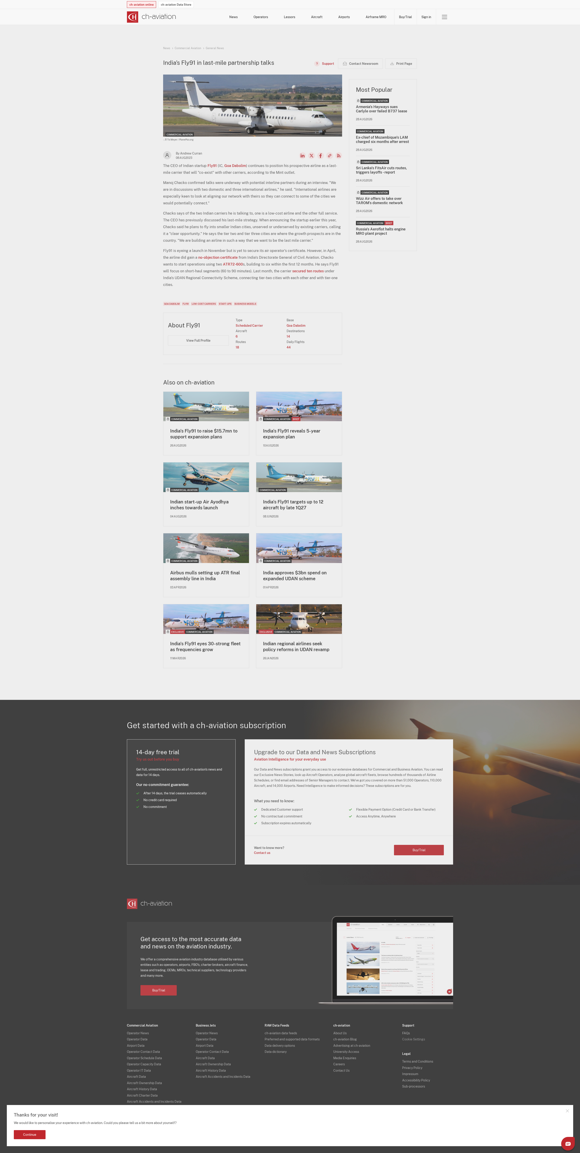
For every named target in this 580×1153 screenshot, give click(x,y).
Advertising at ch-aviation (351, 1045)
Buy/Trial (405, 17)
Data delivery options (280, 1045)
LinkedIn (302, 155)
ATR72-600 (233, 264)
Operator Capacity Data (144, 1064)
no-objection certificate (218, 257)
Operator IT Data (139, 1070)
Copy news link (329, 155)
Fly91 (212, 166)
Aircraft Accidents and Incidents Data (154, 1101)
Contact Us (341, 1070)
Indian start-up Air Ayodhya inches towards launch (199, 504)
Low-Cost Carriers (204, 303)
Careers (339, 1064)
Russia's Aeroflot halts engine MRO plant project (381, 231)
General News (215, 48)
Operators (261, 17)
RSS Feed (338, 155)
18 (237, 347)
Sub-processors (413, 1086)
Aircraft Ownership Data (144, 1083)
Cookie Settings (413, 1039)
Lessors (289, 17)
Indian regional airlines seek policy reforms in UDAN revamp (296, 646)
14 (288, 336)
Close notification (567, 1111)
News (233, 17)
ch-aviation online (141, 4)
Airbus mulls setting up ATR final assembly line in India (205, 575)
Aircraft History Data (142, 1089)
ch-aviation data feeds (281, 1033)
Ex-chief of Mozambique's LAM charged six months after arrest (382, 139)
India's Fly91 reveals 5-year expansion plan (291, 434)
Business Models (245, 303)
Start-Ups (225, 303)
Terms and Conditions (417, 1061)
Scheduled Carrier (249, 325)
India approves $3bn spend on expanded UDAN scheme (295, 575)
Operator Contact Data (143, 1052)
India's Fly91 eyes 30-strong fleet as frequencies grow (205, 646)
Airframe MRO (376, 17)
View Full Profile (198, 340)
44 (289, 347)
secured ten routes (308, 271)
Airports (344, 17)
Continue (29, 1134)
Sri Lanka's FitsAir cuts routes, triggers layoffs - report (381, 170)
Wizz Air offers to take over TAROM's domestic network (379, 200)
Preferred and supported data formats (292, 1039)
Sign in (426, 17)
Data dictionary (276, 1052)
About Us (340, 1033)
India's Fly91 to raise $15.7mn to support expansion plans (203, 434)
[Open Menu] (444, 17)
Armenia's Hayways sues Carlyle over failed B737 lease (381, 109)
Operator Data (137, 1039)
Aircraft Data (136, 1076)
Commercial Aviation (188, 48)
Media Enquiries (344, 1058)
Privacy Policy (412, 1068)
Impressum (410, 1074)
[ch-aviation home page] (151, 17)
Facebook (320, 155)
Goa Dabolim (235, 166)
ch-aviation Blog (345, 1039)
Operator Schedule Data (144, 1058)
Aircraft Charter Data (142, 1095)
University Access (346, 1052)
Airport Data (136, 1045)
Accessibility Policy (416, 1080)
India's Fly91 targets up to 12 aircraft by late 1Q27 (293, 504)
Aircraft (316, 17)
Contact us (262, 853)
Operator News (138, 1033)
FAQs (406, 1033)
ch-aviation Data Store (176, 4)
